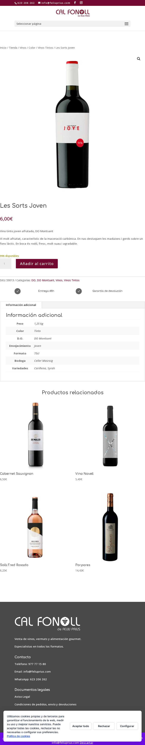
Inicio (3, 47)
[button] (138, 58)
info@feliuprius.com (37, 671)
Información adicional (21, 305)
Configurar (127, 726)
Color (32, 47)
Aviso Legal (22, 696)
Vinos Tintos (45, 47)
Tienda (13, 47)
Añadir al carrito (37, 263)
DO (33, 280)
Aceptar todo (80, 726)
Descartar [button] (86, 742)
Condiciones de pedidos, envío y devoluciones (45, 704)
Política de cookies (18, 736)
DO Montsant (45, 280)
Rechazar (104, 726)
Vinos (23, 47)
